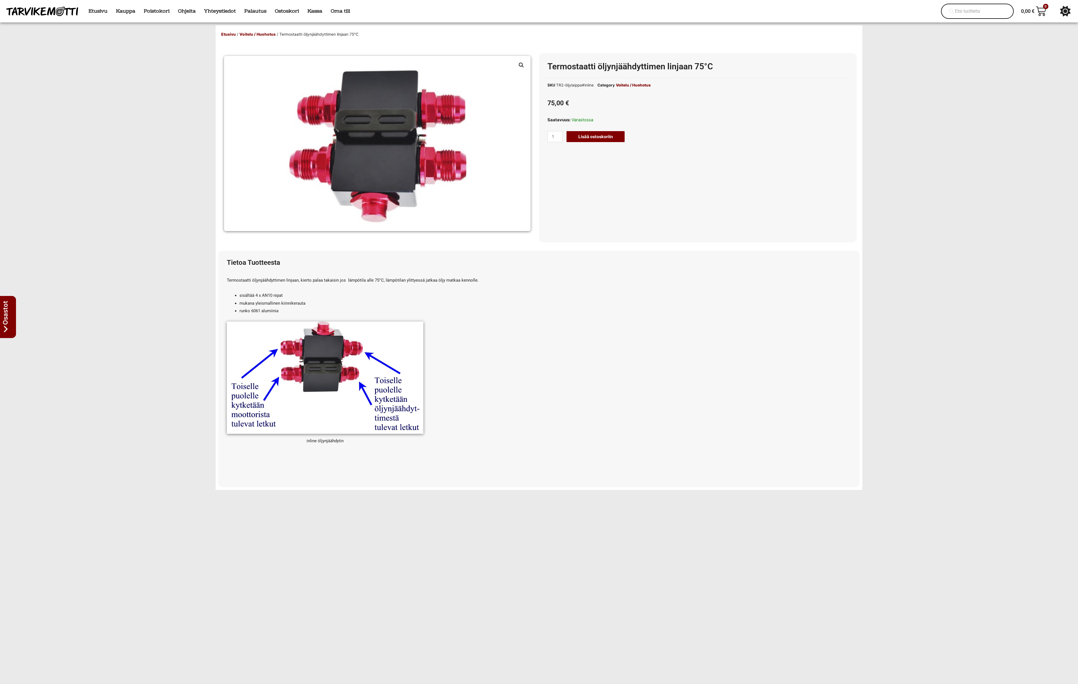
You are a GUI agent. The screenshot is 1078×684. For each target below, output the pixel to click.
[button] (521, 65)
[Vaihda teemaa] (1065, 11)
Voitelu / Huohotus (257, 34)
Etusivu (228, 34)
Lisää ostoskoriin (595, 136)
